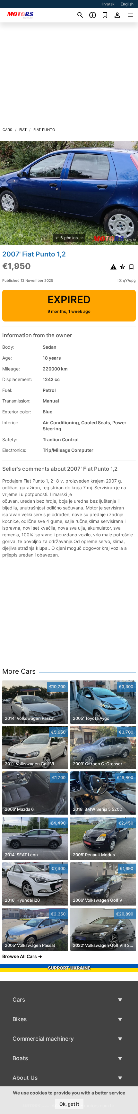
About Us (25, 1077)
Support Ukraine (69, 968)
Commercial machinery (43, 1038)
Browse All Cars (19, 956)
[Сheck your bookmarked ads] (105, 15)
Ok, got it (69, 1104)
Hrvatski (108, 4)
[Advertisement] (69, 76)
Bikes (20, 1019)
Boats (20, 1058)
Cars (8, 129)
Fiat (23, 129)
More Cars (19, 671)
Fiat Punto (44, 129)
